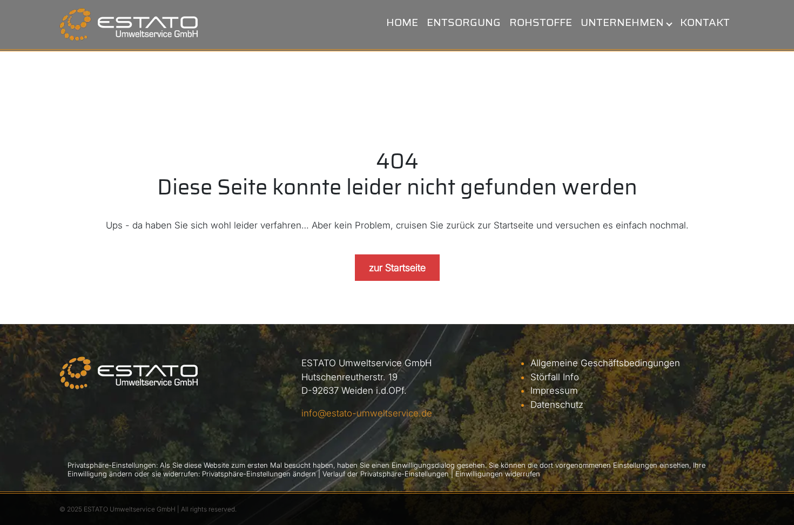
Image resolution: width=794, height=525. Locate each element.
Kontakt (705, 22)
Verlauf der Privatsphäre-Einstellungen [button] (385, 473)
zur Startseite (397, 267)
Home (402, 22)
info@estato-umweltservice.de (366, 413)
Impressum (554, 390)
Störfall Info (554, 377)
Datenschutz (556, 404)
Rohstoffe (540, 22)
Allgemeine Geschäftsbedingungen (605, 363)
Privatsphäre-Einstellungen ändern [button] (259, 473)
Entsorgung (464, 22)
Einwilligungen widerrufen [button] (497, 473)
